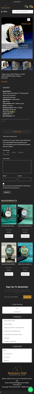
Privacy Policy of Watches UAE (12, 331)
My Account (17, 311)
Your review (6, 158)
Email (20, 176)
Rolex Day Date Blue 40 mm (25, 226)
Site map (6, 360)
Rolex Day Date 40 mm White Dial (9, 226)
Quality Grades (8, 324)
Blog (5, 350)
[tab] (17, 132)
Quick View (9, 214)
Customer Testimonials (10, 341)
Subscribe (27, 297)
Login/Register (17, 1)
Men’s (10, 119)
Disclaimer (7, 338)
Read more (9, 236)
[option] (6, 65)
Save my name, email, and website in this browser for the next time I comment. (17, 187)
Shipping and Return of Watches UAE (14, 327)
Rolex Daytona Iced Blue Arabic (9, 264)
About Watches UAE (9, 320)
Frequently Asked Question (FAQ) (13, 334)
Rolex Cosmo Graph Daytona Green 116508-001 (25, 264)
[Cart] (30, 5)
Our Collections (8, 353)
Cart (17, 308)
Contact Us (7, 357)
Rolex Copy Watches (17, 119)
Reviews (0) (17, 132)
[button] (30, 389)
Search (14, 11)
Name (5, 176)
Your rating (6, 150)
